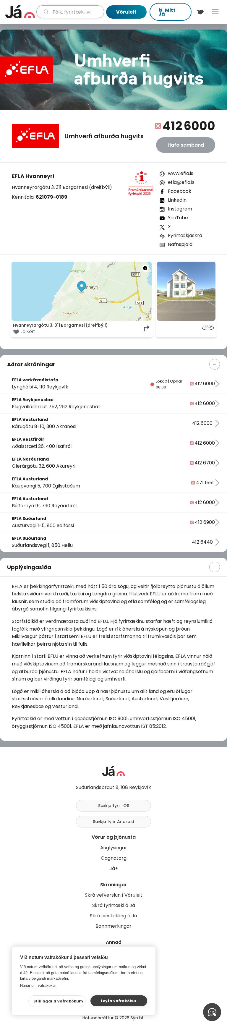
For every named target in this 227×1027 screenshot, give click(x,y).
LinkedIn (177, 200)
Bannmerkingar (113, 926)
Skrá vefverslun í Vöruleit (113, 895)
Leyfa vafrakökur (119, 1000)
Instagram (180, 208)
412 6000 (189, 126)
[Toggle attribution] (145, 268)
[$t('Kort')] (200, 11)
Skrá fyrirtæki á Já (113, 905)
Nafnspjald (180, 244)
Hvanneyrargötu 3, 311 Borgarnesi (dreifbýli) (62, 187)
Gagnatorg (114, 858)
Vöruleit (126, 12)
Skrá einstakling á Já (113, 915)
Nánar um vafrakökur (38, 985)
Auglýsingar (113, 847)
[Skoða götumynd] (186, 328)
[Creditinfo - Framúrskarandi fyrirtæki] (141, 185)
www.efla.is (180, 173)
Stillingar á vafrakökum (58, 1001)
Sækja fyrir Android (113, 821)
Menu (215, 11)
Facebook (179, 191)
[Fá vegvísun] (147, 328)
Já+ (113, 868)
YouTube (178, 217)
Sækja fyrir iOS (113, 806)
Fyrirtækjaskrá (185, 235)
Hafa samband (186, 145)
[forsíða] (20, 11)
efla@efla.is (181, 182)
